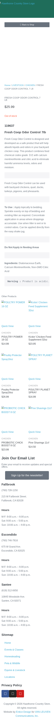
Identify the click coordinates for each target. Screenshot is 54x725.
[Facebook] (5, 693)
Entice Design (23, 712)
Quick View (8, 326)
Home (7, 85)
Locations (9, 677)
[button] (43, 9)
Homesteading (12, 656)
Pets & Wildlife (12, 663)
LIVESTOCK (18, 85)
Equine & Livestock (14, 670)
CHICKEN (30, 85)
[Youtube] (20, 693)
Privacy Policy (12, 685)
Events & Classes (13, 649)
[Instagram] (12, 693)
